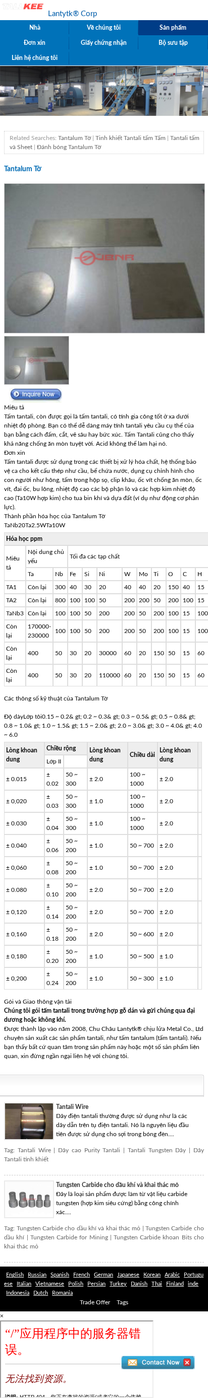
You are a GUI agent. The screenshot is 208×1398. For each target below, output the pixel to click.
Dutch (40, 1293)
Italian (24, 1284)
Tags (122, 1302)
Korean (152, 1275)
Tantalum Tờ (74, 138)
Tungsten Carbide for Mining (69, 1237)
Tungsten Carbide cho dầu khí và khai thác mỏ (117, 1185)
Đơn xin (34, 43)
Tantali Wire (72, 1107)
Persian (96, 1284)
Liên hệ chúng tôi (35, 58)
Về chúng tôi (104, 28)
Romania (62, 1293)
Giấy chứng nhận (104, 43)
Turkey (118, 1284)
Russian (37, 1275)
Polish (75, 1284)
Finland (175, 1284)
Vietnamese (49, 1284)
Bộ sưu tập (173, 43)
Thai (156, 1284)
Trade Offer (95, 1302)
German (103, 1275)
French (81, 1275)
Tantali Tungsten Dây (157, 1150)
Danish (139, 1284)
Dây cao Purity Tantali (89, 1150)
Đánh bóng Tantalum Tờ (69, 147)
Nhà (34, 28)
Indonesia (17, 1293)
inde (193, 1284)
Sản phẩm (173, 28)
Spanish (59, 1275)
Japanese (128, 1275)
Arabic (172, 1275)
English (15, 1275)
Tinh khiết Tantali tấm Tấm (130, 138)
